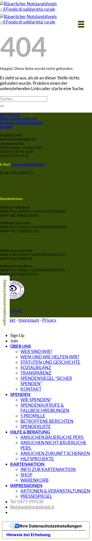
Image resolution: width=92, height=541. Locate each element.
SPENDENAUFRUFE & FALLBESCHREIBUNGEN (44, 407)
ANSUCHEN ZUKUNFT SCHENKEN (55, 453)
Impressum (28, 320)
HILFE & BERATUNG (30, 432)
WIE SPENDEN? (35, 399)
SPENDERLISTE (35, 426)
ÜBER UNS (20, 346)
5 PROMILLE (32, 415)
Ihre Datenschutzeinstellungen (51, 525)
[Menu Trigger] (81, 23)
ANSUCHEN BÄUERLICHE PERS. (52, 437)
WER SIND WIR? (36, 351)
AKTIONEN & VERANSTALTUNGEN (55, 491)
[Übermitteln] (2, 106)
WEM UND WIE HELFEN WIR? (49, 356)
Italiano (15, 311)
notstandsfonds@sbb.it (28, 164)
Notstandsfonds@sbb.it (32, 507)
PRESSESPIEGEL (36, 496)
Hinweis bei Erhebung (28, 534)
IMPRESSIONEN (26, 485)
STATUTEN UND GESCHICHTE (50, 362)
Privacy (49, 320)
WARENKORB (34, 480)
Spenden (6, 127)
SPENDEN (20, 394)
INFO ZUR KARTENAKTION (48, 469)
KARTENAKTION (27, 464)
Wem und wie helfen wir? (19, 119)
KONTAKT (30, 389)
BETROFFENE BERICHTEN (46, 421)
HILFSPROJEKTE (37, 458)
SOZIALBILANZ (35, 367)
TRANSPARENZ (35, 373)
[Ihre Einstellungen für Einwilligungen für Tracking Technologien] (5, 302)
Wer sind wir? (10, 115)
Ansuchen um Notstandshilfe (21, 123)
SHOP (26, 474)
